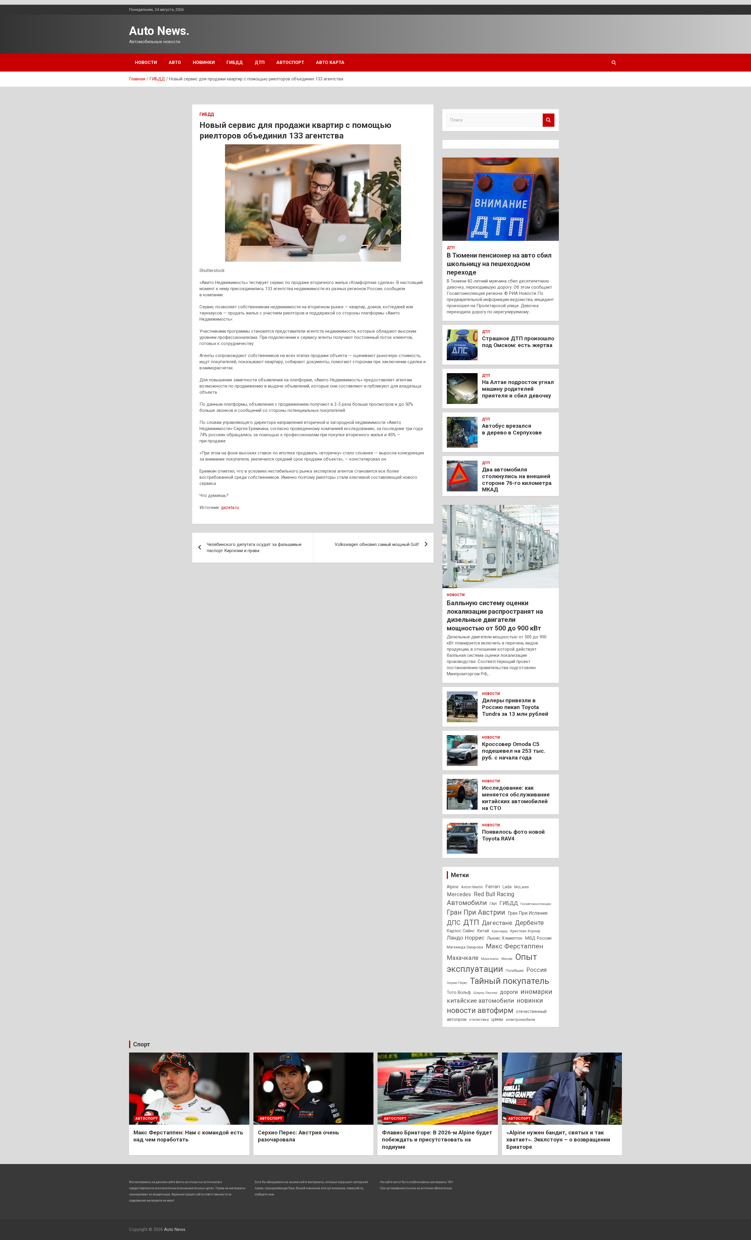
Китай (483, 930)
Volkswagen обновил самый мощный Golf (377, 544)
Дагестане (497, 922)
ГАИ (493, 903)
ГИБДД (234, 62)
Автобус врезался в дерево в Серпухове (512, 429)
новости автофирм (480, 1010)
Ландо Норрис (465, 937)
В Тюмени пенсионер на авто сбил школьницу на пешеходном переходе (499, 264)
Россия (536, 970)
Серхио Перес (457, 983)
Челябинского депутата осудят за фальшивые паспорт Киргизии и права (254, 547)
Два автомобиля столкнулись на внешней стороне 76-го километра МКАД (517, 479)
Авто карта (330, 62)
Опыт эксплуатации (492, 963)
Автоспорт (290, 62)
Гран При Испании (527, 913)
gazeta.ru (230, 507)
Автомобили (467, 903)
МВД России (538, 938)
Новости (146, 62)
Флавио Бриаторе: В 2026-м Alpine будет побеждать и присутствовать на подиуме (437, 1139)
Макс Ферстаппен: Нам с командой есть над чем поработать (188, 1136)
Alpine (453, 886)
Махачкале (462, 957)
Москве (506, 959)
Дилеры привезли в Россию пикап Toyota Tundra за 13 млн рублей (515, 707)
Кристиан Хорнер (525, 931)
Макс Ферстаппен (514, 946)
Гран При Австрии (476, 912)
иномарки (536, 991)
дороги (509, 992)
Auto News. (159, 31)
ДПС (454, 922)
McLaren (521, 887)
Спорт (141, 1044)
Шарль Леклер (485, 993)
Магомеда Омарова (465, 947)
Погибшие (515, 970)
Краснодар (500, 931)
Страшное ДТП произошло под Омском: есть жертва (518, 342)
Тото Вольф (459, 992)
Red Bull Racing (494, 894)
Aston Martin (472, 887)
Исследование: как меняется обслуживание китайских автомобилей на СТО (516, 797)
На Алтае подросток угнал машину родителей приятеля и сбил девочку (518, 389)
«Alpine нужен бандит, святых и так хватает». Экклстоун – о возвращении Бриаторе (558, 1139)
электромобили (520, 1019)
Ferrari (493, 886)
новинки (530, 1000)
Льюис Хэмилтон (504, 938)
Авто (175, 62)
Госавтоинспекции (535, 904)
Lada (507, 886)
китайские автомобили (480, 1000)
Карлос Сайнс (461, 930)
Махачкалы (490, 959)
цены (497, 1019)
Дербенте (529, 922)
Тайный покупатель (509, 981)
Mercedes (459, 894)
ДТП (260, 62)
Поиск (548, 120)
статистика (479, 1019)
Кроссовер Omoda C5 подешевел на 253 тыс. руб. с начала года (513, 751)
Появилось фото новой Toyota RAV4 (513, 835)
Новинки (204, 62)
